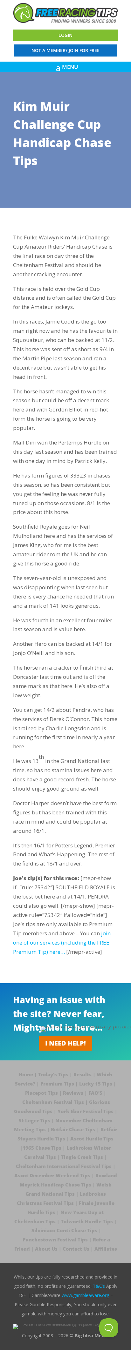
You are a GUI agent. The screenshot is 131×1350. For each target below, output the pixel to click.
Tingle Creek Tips (82, 1157)
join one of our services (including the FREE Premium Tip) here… (62, 942)
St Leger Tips (34, 1120)
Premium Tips (57, 1083)
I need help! (65, 1043)
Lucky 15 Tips (95, 1083)
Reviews (73, 1093)
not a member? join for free (65, 50)
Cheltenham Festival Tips (53, 1102)
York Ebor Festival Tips (86, 1111)
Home (26, 1074)
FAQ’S (95, 1093)
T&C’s (99, 1286)
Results (82, 1074)
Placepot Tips (41, 1093)
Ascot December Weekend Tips (52, 1175)
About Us (46, 1249)
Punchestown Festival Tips (55, 1239)
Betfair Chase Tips (73, 1129)
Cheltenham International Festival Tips (64, 1166)
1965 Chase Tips (42, 1148)
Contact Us (76, 1249)
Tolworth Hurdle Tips (87, 1221)
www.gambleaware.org (85, 1295)
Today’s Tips (53, 1074)
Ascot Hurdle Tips (92, 1138)
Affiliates (105, 1249)
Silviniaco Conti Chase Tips (64, 1230)
